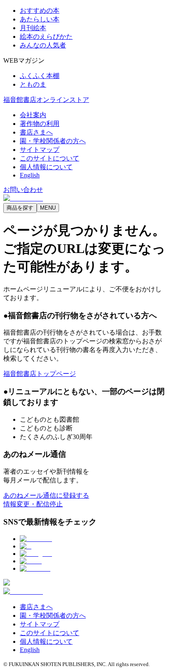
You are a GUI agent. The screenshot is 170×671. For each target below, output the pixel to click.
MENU (48, 208)
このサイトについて (49, 158)
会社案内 (33, 114)
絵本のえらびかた (46, 36)
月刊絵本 (33, 27)
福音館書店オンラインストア (46, 99)
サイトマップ (39, 149)
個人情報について (46, 166)
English (30, 175)
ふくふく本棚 (39, 75)
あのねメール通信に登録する (46, 495)
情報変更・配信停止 (33, 504)
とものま (33, 84)
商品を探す (20, 208)
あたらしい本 (39, 19)
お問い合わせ (23, 189)
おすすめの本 (39, 10)
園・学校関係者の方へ (53, 140)
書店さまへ (36, 132)
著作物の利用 (39, 123)
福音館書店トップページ (39, 373)
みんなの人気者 (43, 45)
